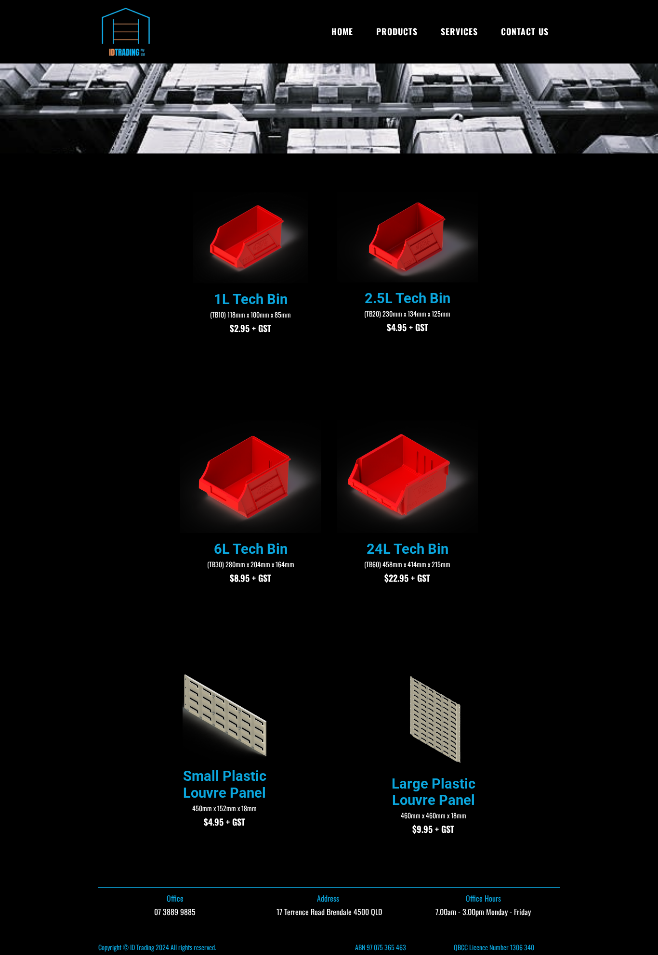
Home (342, 31)
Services (459, 31)
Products (397, 31)
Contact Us (525, 31)
